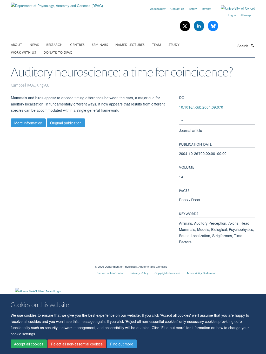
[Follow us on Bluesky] (213, 26)
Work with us (23, 51)
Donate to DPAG (57, 51)
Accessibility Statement (201, 273)
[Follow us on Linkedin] (199, 26)
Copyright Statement (167, 273)
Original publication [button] (66, 122)
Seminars (100, 44)
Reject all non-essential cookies (77, 343)
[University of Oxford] (234, 8)
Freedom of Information (109, 273)
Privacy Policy (139, 273)
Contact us (177, 8)
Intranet (206, 8)
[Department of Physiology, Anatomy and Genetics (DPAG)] (57, 3)
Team (156, 44)
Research (54, 44)
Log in (232, 15)
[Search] (252, 45)
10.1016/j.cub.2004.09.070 (201, 107)
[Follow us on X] (185, 26)
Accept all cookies (28, 343)
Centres (77, 44)
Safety (193, 8)
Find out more (121, 343)
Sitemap (246, 15)
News (34, 44)
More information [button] (28, 122)
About (16, 44)
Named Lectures (129, 44)
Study (174, 44)
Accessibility (158, 8)
